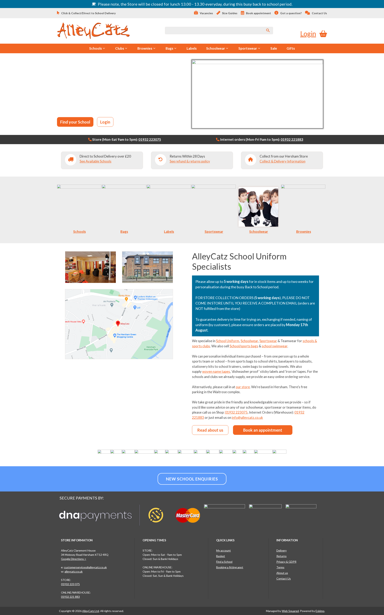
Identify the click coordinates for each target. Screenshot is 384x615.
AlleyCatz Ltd (90, 611)
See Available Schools (95, 161)
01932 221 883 (70, 596)
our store (243, 387)
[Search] (268, 30)
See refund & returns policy (190, 161)
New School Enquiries (192, 478)
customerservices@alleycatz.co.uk (85, 567)
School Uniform (227, 341)
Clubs (119, 48)
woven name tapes (216, 371)
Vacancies (206, 13)
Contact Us (319, 13)
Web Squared (290, 611)
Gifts (291, 48)
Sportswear (247, 48)
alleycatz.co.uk (74, 571)
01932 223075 (149, 139)
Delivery (281, 550)
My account (223, 550)
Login (308, 33)
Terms (280, 567)
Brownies (144, 48)
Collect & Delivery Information (282, 161)
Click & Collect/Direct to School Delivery (88, 13)
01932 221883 (292, 139)
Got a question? (291, 13)
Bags (169, 48)
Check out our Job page (113, 108)
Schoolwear (215, 48)
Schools (95, 48)
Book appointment (258, 13)
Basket (220, 556)
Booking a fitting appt (229, 567)
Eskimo (320, 611)
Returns (281, 556)
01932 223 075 (70, 584)
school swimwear (274, 346)
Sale (273, 48)
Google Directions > (73, 559)
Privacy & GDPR (286, 561)
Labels (192, 48)
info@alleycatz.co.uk (247, 417)
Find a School (224, 561)
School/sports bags (244, 346)
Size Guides (229, 13)
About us (282, 573)
